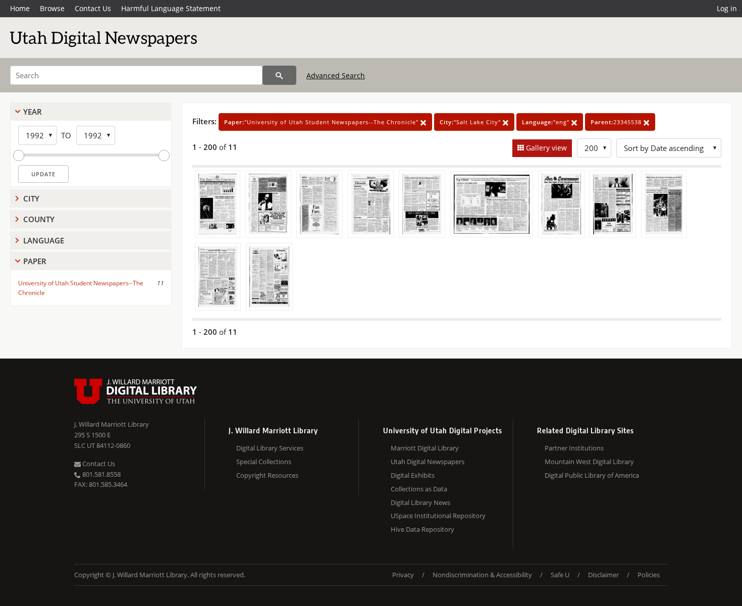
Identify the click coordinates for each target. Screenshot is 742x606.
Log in (727, 8)
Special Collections (263, 461)
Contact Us (93, 8)
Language (43, 240)
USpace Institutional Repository (438, 515)
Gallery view (545, 148)
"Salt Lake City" (471, 122)
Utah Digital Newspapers (427, 461)
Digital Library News (420, 502)
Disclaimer (603, 574)
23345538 (617, 122)
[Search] (279, 75)
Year (32, 112)
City (31, 198)
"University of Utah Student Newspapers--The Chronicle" (322, 122)
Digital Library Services (269, 447)
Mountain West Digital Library (589, 461)
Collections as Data (419, 488)
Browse (52, 8)
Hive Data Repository (422, 529)
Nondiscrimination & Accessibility (482, 574)
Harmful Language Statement (171, 8)
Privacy (403, 574)
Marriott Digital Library (425, 447)
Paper (34, 261)
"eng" (546, 122)
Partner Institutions (574, 447)
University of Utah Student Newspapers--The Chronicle (80, 288)
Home (20, 8)
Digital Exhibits (413, 475)
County (39, 219)
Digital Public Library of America (592, 475)
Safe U (560, 574)
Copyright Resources (267, 475)
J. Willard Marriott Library (111, 424)
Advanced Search (335, 75)
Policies (649, 574)
